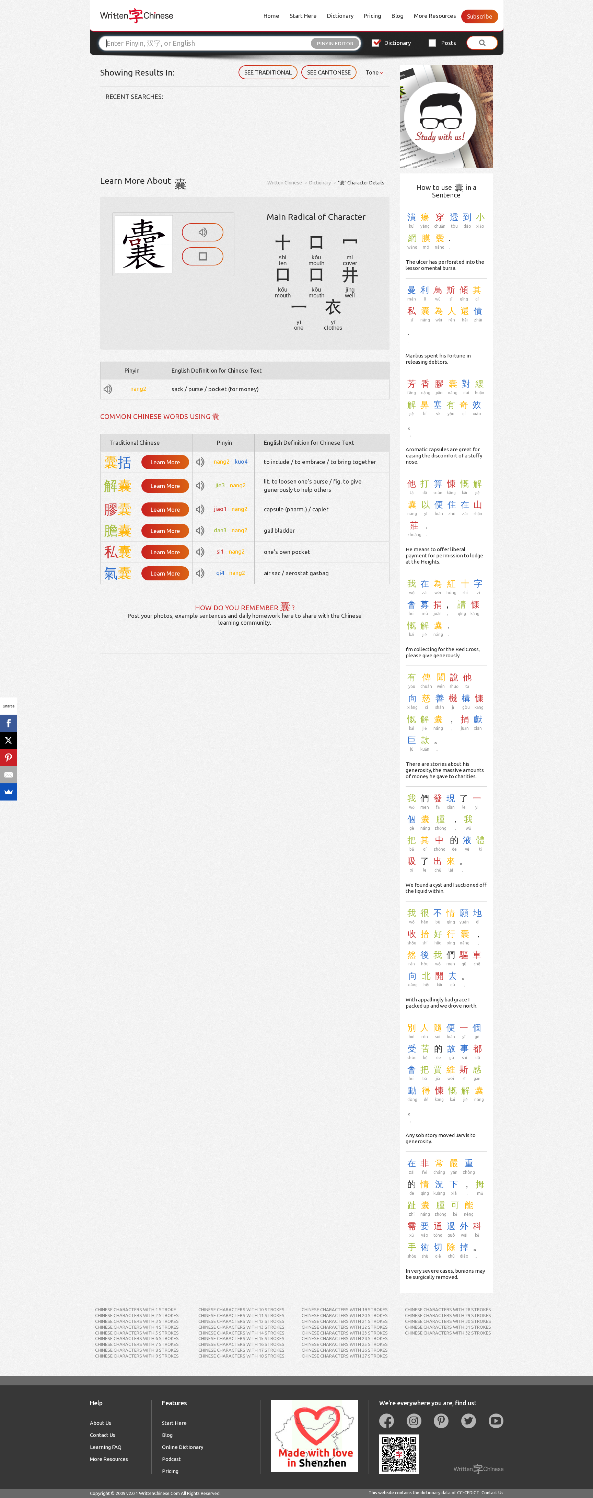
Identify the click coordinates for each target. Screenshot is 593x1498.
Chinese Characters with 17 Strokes (241, 1350)
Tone (372, 72)
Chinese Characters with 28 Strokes (448, 1309)
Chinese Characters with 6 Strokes (137, 1338)
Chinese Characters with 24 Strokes (345, 1338)
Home (271, 15)
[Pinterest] (8, 757)
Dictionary (340, 15)
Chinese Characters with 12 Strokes (241, 1321)
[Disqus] (245, 740)
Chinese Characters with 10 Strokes (241, 1309)
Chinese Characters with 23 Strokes (345, 1332)
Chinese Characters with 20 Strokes (345, 1315)
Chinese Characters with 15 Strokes (241, 1338)
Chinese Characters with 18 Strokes (241, 1355)
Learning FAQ (105, 1447)
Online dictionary (182, 1447)
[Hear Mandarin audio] (202, 232)
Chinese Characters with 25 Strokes (345, 1344)
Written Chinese (284, 182)
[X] (8, 740)
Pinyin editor (335, 43)
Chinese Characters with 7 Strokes (137, 1344)
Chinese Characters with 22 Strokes (345, 1327)
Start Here (303, 15)
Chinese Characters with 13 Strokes (241, 1327)
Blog (398, 15)
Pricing (372, 15)
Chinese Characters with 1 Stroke (135, 1309)
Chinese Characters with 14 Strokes (241, 1332)
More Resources (435, 15)
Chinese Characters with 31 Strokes (448, 1327)
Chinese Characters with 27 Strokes (345, 1355)
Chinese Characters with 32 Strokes (448, 1332)
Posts (448, 42)
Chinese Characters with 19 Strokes (345, 1309)
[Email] (8, 774)
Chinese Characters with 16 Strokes (241, 1344)
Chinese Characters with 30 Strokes (448, 1321)
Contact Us (102, 1435)
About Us (100, 1423)
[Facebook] (8, 723)
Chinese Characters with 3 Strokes (137, 1321)
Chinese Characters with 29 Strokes (448, 1315)
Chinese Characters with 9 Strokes (137, 1355)
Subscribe (479, 16)
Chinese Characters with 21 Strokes (345, 1321)
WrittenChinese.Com (159, 1493)
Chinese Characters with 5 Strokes (137, 1332)
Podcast (171, 1459)
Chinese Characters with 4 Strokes (137, 1327)
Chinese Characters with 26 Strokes (345, 1350)
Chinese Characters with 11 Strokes (241, 1315)
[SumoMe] (8, 792)
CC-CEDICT (468, 1492)
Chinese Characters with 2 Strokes (137, 1315)
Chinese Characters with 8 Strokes (137, 1350)
